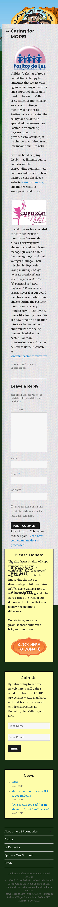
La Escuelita (12, 847)
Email (15, 474)
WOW (15, 782)
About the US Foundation (21, 831)
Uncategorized (19, 368)
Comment (17, 409)
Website (16, 490)
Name (15, 458)
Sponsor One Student (19, 855)
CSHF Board (17, 364)
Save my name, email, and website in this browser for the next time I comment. (27, 511)
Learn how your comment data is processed (27, 540)
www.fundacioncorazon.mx (29, 356)
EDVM (9, 863)
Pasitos (9, 839)
